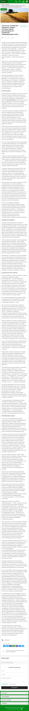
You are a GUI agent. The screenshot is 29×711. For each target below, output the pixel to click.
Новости (4, 9)
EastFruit (19, 593)
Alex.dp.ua (21, 707)
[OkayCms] (21, 709)
